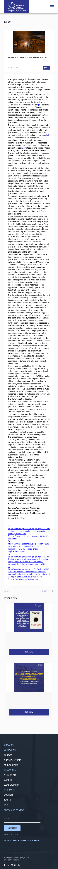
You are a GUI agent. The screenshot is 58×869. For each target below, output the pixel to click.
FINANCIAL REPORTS (12, 760)
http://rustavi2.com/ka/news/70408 (26, 577)
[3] (20, 133)
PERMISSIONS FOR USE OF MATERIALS (22, 840)
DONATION (9, 745)
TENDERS (8, 800)
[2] (44, 112)
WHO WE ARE (10, 750)
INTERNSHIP (10, 790)
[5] (26, 145)
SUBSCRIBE (12, 828)
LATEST (7, 804)
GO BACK (7, 591)
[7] (48, 150)
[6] (22, 148)
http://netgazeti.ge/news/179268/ (25, 579)
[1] (39, 105)
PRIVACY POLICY (12, 834)
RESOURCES (10, 770)
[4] (47, 135)
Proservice (17, 860)
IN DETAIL (29, 652)
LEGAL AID (8, 780)
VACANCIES (8, 795)
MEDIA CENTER (10, 775)
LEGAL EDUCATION (11, 785)
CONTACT (8, 755)
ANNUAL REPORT (11, 765)
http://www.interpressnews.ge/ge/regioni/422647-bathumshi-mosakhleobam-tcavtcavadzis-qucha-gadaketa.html (29, 531)
